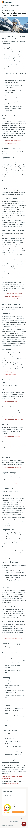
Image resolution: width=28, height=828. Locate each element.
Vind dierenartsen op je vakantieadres (15, 635)
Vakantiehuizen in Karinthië (12, 436)
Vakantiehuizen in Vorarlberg (13, 467)
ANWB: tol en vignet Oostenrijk (13, 296)
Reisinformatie (15, 5)
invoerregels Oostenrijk (12, 783)
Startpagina (5, 5)
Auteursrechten (14, 821)
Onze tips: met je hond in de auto (14, 299)
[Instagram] (21, 825)
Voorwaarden (7, 819)
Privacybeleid (21, 819)
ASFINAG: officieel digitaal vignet (14, 293)
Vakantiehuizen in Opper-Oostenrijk (15, 483)
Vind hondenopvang (10, 143)
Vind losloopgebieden (11, 372)
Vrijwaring (14, 819)
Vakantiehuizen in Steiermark (13, 452)
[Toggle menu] (25, 2)
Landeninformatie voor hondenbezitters (9, 7)
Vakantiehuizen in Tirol (11, 401)
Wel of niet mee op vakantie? (13, 140)
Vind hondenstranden (10, 374)
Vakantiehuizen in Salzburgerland (14, 419)
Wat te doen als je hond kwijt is (13, 638)
